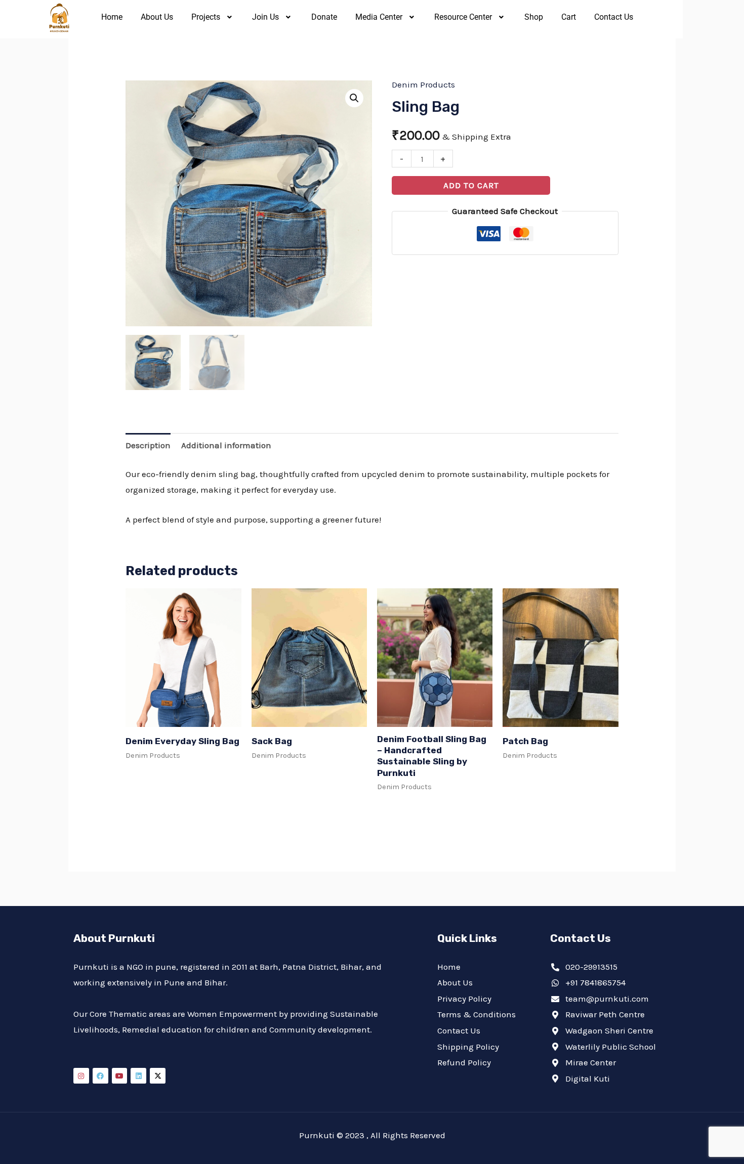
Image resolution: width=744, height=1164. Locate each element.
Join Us (265, 17)
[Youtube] (120, 1076)
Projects (205, 17)
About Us (157, 17)
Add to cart (471, 185)
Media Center (378, 17)
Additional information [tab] (226, 445)
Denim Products (423, 84)
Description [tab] (148, 445)
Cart (568, 17)
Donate (324, 17)
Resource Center (463, 17)
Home (111, 17)
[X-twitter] (158, 1076)
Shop (533, 17)
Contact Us (613, 17)
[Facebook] (100, 1076)
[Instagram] (81, 1076)
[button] (212, 17)
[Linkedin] (138, 1076)
